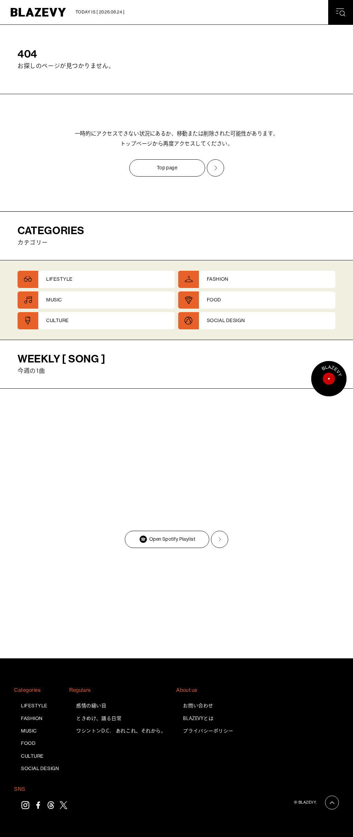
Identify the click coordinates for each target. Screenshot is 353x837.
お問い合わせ (198, 705)
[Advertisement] (176, 605)
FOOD (28, 743)
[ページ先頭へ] (332, 802)
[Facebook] (38, 805)
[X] (63, 805)
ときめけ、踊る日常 (98, 718)
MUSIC (29, 731)
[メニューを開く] (340, 12)
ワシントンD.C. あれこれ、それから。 (121, 730)
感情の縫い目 (91, 705)
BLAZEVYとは (198, 718)
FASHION (32, 718)
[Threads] (51, 805)
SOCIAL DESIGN (40, 768)
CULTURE (32, 756)
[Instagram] (25, 805)
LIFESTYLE (34, 705)
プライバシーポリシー (208, 730)
